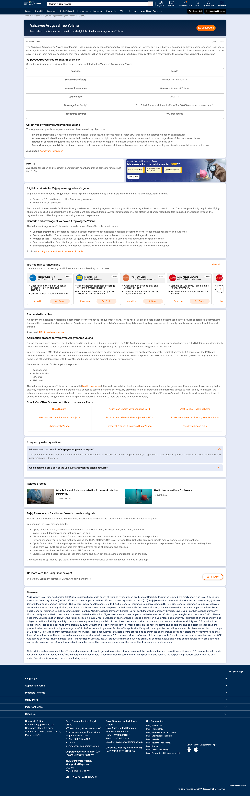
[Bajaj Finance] (35, 3)
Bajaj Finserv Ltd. (154, 725)
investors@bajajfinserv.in (129, 742)
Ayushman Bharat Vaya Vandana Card (129, 409)
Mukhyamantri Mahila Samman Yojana (59, 417)
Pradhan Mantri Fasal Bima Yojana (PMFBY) (129, 417)
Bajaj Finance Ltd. (154, 729)
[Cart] (197, 2)
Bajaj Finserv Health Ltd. (157, 750)
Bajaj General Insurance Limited (161, 732)
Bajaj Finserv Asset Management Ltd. (163, 753)
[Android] (189, 750)
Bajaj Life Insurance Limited (159, 736)
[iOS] (195, 750)
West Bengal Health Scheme (195, 409)
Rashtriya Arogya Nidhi (195, 426)
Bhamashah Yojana (59, 426)
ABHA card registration (51, 332)
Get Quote (60, 301)
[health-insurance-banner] (176, 170)
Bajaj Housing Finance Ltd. (158, 743)
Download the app (217, 11)
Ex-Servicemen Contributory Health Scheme (195, 417)
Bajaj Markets (152, 739)
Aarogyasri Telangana (51, 151)
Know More (39, 301)
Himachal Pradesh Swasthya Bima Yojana (129, 426)
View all (216, 264)
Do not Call (197, 11)
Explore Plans (206, 28)
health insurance (91, 386)
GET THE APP (213, 577)
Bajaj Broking (152, 746)
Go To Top (238, 671)
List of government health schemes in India (59, 251)
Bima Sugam (59, 409)
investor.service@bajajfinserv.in (83, 746)
